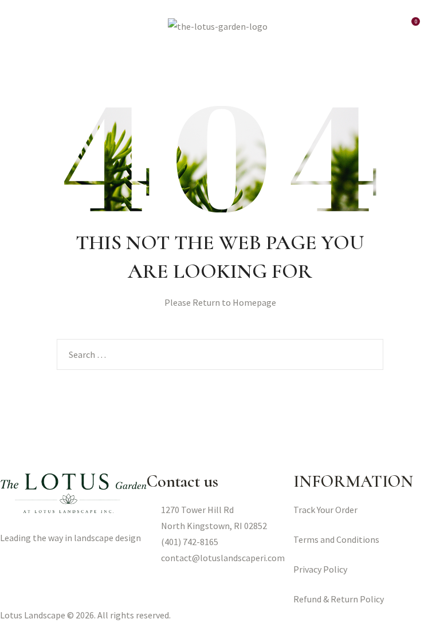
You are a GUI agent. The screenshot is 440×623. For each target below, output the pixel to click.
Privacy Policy (320, 569)
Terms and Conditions (336, 539)
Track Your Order (325, 509)
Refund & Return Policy (338, 599)
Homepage (254, 302)
